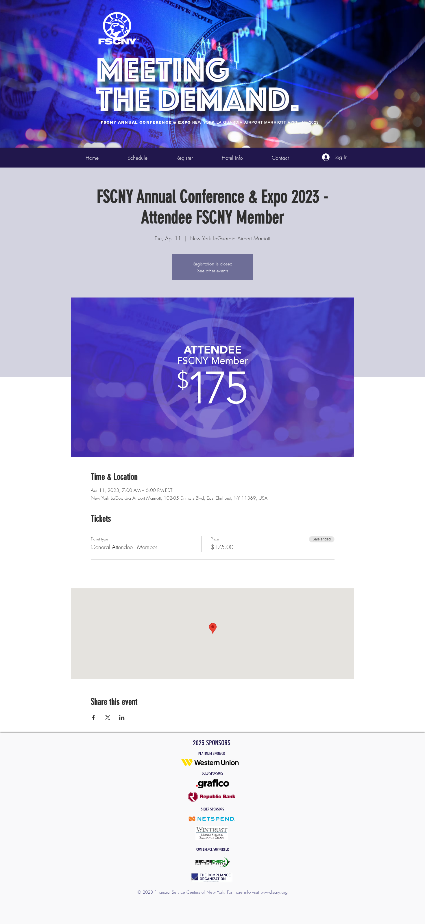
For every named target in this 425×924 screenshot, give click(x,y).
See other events (212, 270)
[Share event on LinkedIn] (122, 717)
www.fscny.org (274, 892)
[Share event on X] (107, 717)
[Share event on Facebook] (93, 717)
